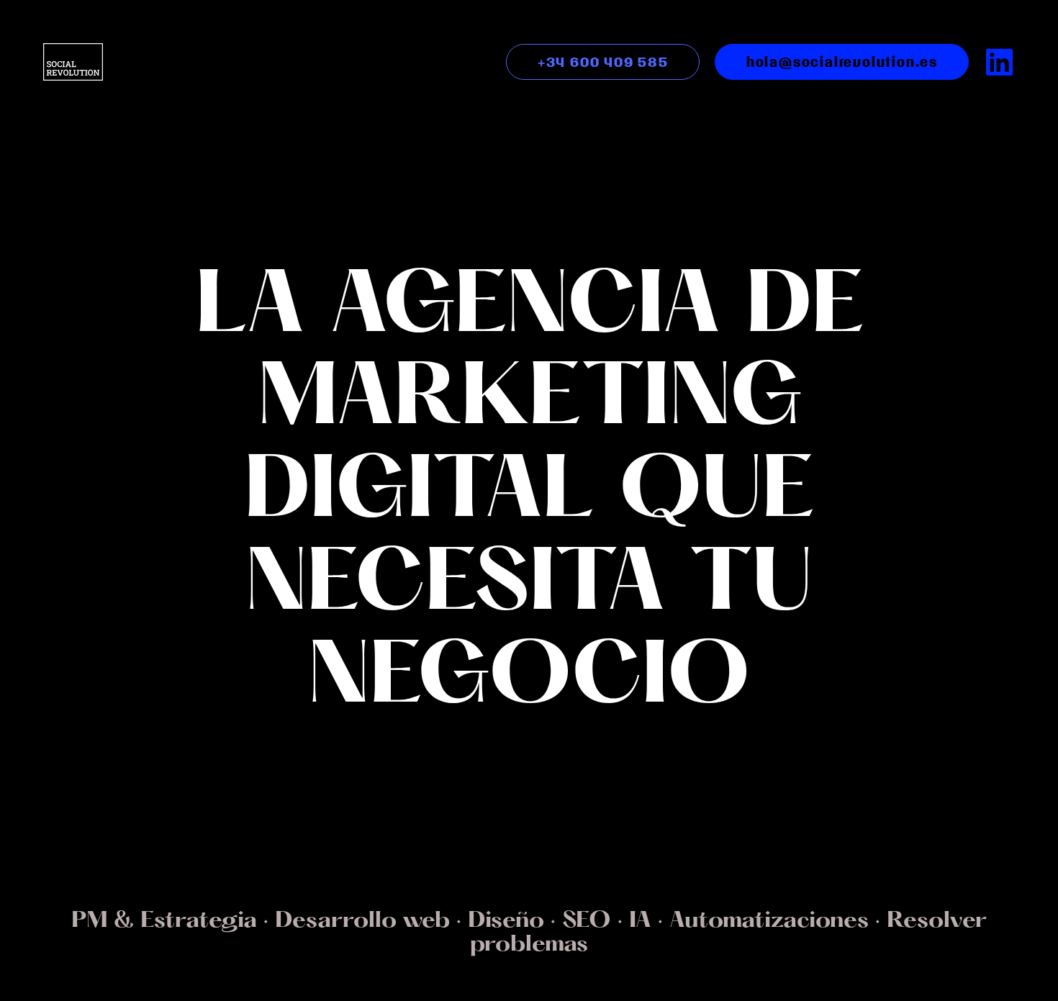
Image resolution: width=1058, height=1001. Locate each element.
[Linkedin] (1000, 62)
